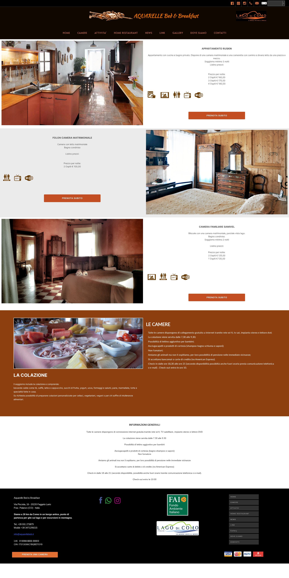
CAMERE (82, 32)
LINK (162, 32)
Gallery (177, 32)
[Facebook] (232, 3)
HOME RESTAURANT (126, 32)
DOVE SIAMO (198, 32)
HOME (66, 32)
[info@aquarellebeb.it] (257, 3)
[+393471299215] (251, 3)
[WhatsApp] (238, 3)
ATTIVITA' (101, 32)
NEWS (148, 32)
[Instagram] (245, 3)
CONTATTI (220, 32)
